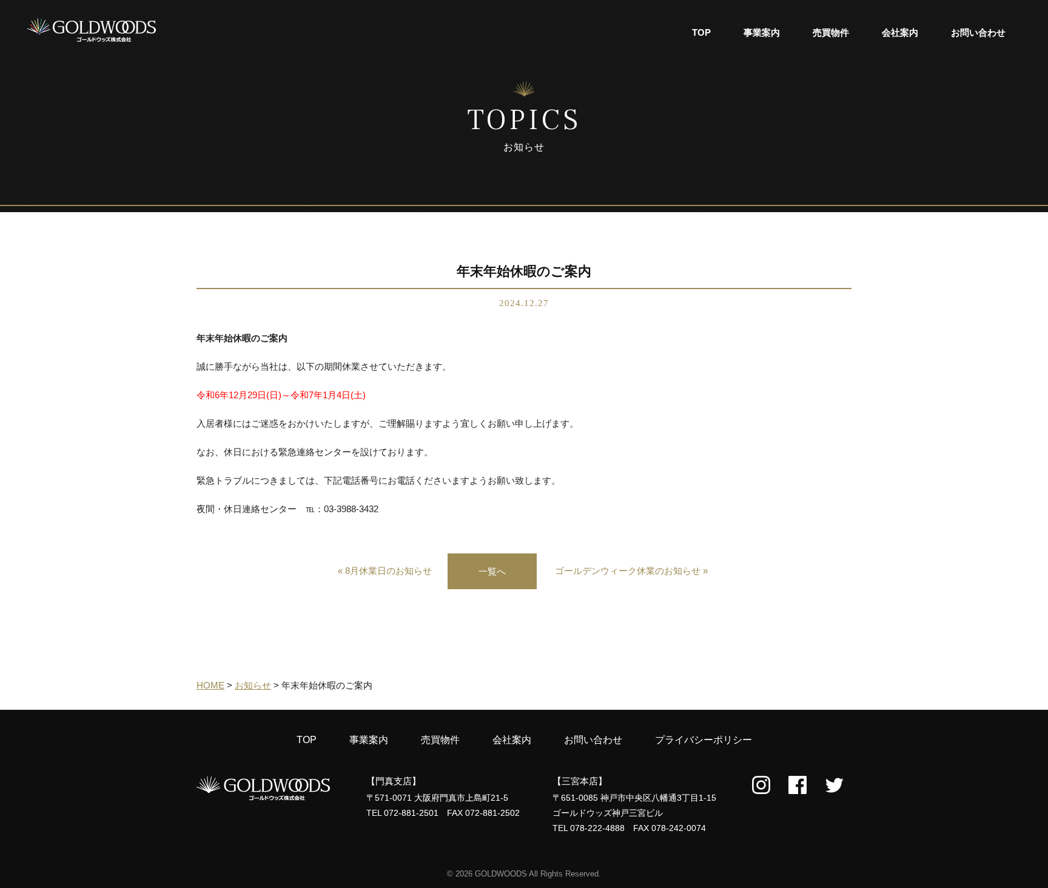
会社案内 (900, 32)
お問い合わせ (978, 32)
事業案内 (762, 32)
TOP (701, 32)
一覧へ (492, 571)
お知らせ (253, 685)
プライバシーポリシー (703, 740)
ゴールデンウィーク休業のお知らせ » (631, 571)
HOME (210, 685)
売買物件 (831, 32)
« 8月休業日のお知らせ (385, 571)
